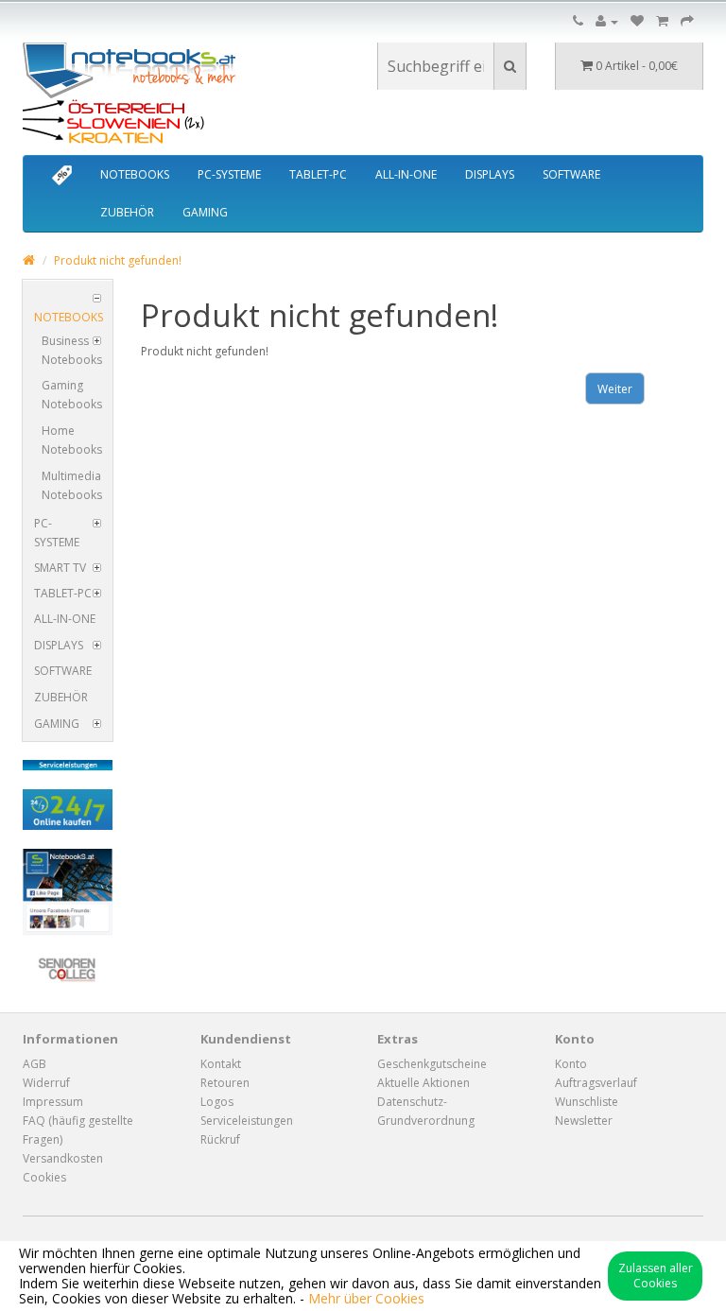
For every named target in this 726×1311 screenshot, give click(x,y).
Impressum (53, 1102)
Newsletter (584, 1121)
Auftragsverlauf (596, 1083)
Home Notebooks (72, 440)
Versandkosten (63, 1158)
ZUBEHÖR (127, 212)
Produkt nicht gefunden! (118, 260)
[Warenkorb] (662, 21)
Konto (571, 1064)
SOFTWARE (571, 174)
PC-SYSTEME (229, 174)
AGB (34, 1064)
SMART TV (60, 568)
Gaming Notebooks (72, 394)
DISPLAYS (489, 174)
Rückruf (220, 1139)
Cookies (44, 1177)
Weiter (614, 389)
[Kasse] (687, 21)
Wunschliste (586, 1102)
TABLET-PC (318, 174)
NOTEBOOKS (134, 174)
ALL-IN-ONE (406, 174)
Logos (216, 1102)
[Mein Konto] (607, 21)
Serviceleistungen (246, 1121)
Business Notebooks (72, 350)
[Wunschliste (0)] (637, 21)
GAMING (205, 212)
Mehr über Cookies (366, 1298)
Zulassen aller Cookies (655, 1275)
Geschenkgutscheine (432, 1064)
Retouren (225, 1083)
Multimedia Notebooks (72, 485)
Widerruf (46, 1083)
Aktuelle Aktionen (423, 1083)
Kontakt (220, 1064)
